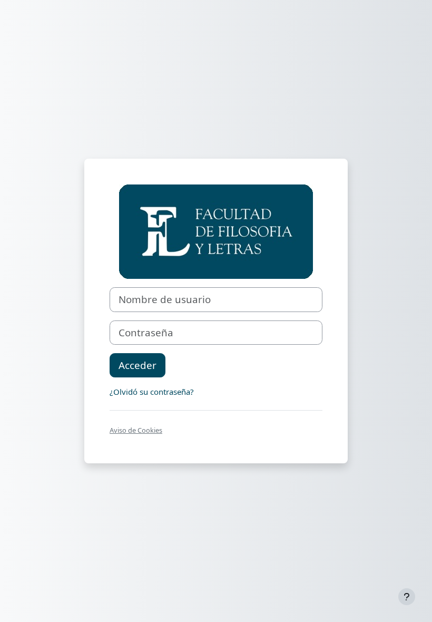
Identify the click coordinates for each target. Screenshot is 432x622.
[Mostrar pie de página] (406, 596)
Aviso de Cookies (136, 430)
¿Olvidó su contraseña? (152, 391)
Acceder (137, 365)
